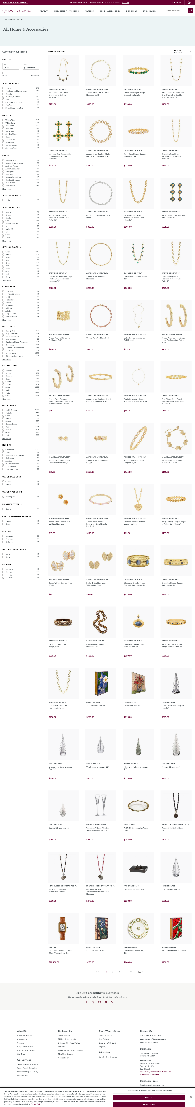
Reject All (149, 1097)
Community (22, 1039)
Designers (131, 11)
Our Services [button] (150, 11)
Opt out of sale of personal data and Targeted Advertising (149, 1091)
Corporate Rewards (25, 1046)
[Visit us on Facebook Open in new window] (87, 1002)
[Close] (191, 1097)
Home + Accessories (110, 11)
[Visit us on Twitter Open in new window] (93, 1002)
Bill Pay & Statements (67, 1039)
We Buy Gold (22, 1075)
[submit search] (190, 10)
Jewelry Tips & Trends (108, 1057)
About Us (22, 1030)
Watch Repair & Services (27, 1068)
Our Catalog (104, 1039)
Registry (102, 1046)
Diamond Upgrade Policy (27, 1072)
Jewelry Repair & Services (27, 1064)
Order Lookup (64, 1035)
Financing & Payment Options (70, 1050)
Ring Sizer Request (65, 1054)
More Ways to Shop (109, 1030)
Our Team (21, 1054)
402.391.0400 (155, 1035)
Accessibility (63, 1058)
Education (104, 1052)
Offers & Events (105, 1035)
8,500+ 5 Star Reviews (26, 1050)
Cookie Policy (36, 1104)
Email (152, 1085)
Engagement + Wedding (66, 11)
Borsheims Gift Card (107, 1043)
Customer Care (66, 1030)
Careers (20, 1043)
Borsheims (145, 1048)
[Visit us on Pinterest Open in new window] (112, 1002)
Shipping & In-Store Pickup (69, 1043)
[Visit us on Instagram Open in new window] (99, 1002)
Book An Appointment (15, 3)
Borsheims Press (149, 1080)
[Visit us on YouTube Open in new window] (106, 1002)
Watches (89, 11)
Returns (61, 1046)
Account (176, 3)
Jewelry (44, 11)
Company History (24, 1035)
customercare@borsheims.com (153, 1039)
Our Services (24, 1059)
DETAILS (125, 3)
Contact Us (146, 1030)
